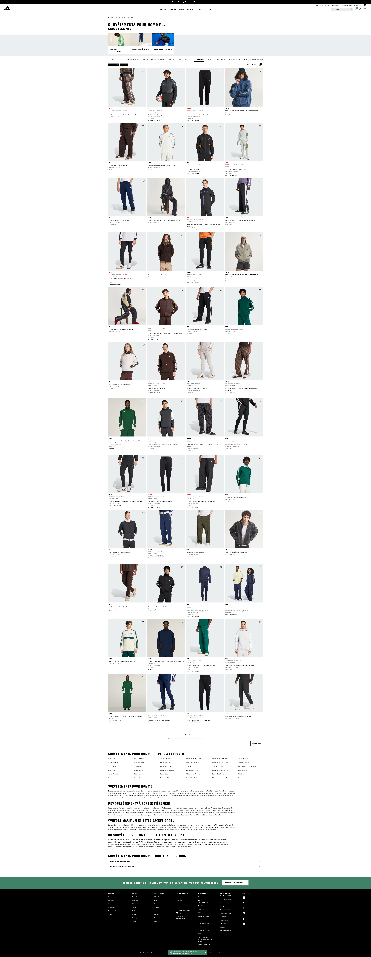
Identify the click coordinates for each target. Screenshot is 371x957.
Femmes (173, 9)
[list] (185, 59)
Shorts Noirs (242, 770)
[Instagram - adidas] (252, 903)
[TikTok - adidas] (252, 918)
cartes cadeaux (348, 5)
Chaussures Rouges (193, 774)
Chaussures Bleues (167, 766)
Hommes (163, 9)
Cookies (165, 953)
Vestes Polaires (243, 758)
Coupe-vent (138, 774)
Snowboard (138, 766)
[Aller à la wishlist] (360, 9)
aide (329, 5)
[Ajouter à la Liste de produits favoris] (143, 72)
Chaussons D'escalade (220, 778)
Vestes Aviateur (113, 774)
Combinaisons (113, 762)
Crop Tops (111, 770)
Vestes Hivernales (218, 766)
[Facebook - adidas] (252, 898)
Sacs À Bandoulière (193, 778)
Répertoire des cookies (175, 953)
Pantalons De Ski (192, 770)
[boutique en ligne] (7, 8)
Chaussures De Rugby (219, 758)
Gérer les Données (156, 953)
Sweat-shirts (138, 770)
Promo (208, 9)
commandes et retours (337, 5)
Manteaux (111, 758)
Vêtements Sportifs (192, 762)
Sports (200, 9)
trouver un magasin (321, 5)
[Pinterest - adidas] (252, 913)
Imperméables (165, 778)
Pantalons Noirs (165, 762)
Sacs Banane (112, 766)
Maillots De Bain (139, 762)
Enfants (181, 9)
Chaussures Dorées (167, 770)
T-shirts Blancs (165, 758)
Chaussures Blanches (193, 758)
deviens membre (358, 5)
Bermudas (137, 778)
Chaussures (191, 9)
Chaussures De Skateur (220, 762)
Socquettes (164, 774)
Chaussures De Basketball (247, 766)
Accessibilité (217, 953)
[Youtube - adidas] (252, 924)
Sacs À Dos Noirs (218, 774)
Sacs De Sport (139, 758)
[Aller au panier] (364, 9)
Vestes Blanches (243, 762)
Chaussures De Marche (220, 770)
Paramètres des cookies (143, 953)
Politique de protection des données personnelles (197, 953)
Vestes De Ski (190, 766)
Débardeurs (112, 778)
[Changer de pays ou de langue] (365, 5)
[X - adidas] (252, 908)
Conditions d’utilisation (228, 953)
